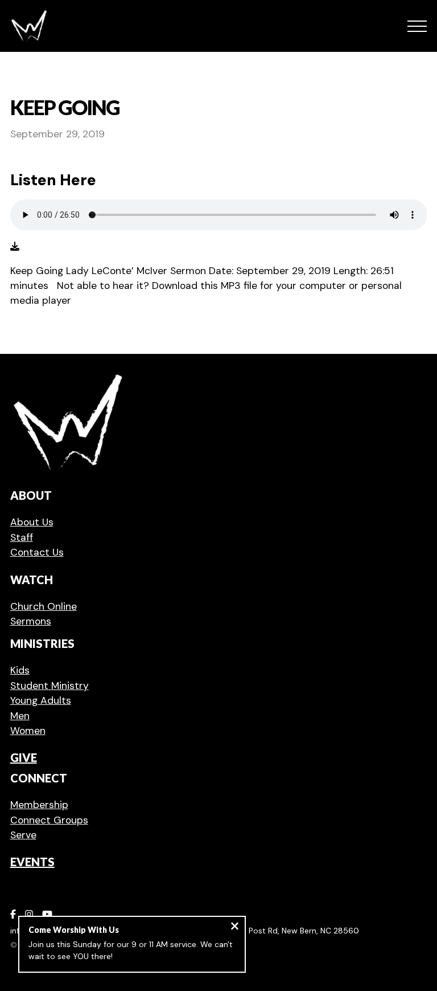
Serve (23, 835)
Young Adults (40, 700)
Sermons (30, 621)
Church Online (43, 606)
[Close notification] (235, 927)
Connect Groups (49, 820)
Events (32, 861)
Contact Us (37, 552)
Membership (39, 804)
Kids (20, 670)
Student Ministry (49, 685)
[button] (417, 26)
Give (23, 757)
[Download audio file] (14, 247)
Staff (21, 537)
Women (28, 730)
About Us (31, 522)
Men (20, 715)
